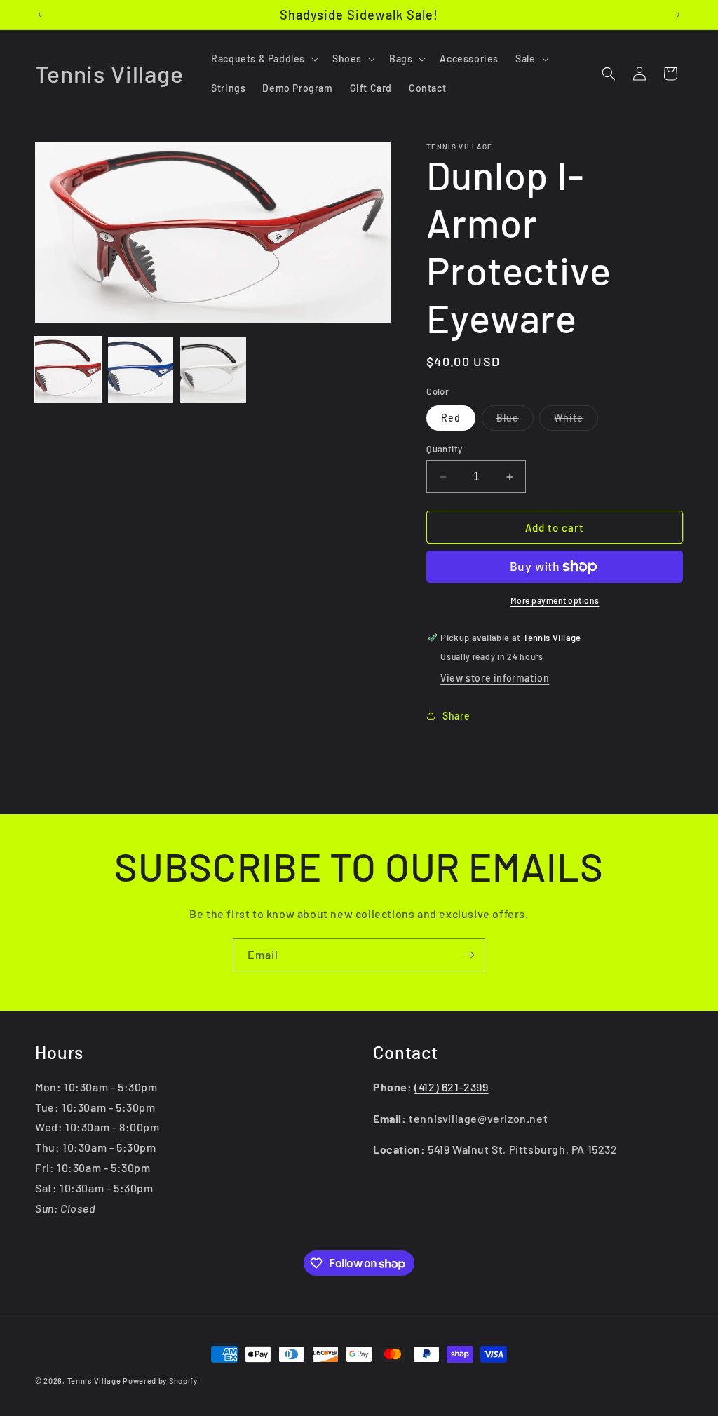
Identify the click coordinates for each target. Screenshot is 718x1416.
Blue (515, 421)
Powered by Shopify (160, 1380)
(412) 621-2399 (451, 1086)
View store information (494, 678)
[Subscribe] (469, 954)
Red (451, 418)
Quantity (444, 448)
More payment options (555, 600)
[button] (263, 59)
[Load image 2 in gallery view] (141, 370)
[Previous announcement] (40, 14)
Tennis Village (94, 1380)
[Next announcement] (678, 14)
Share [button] (456, 716)
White (576, 421)
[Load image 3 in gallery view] (213, 370)
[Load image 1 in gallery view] (68, 370)
